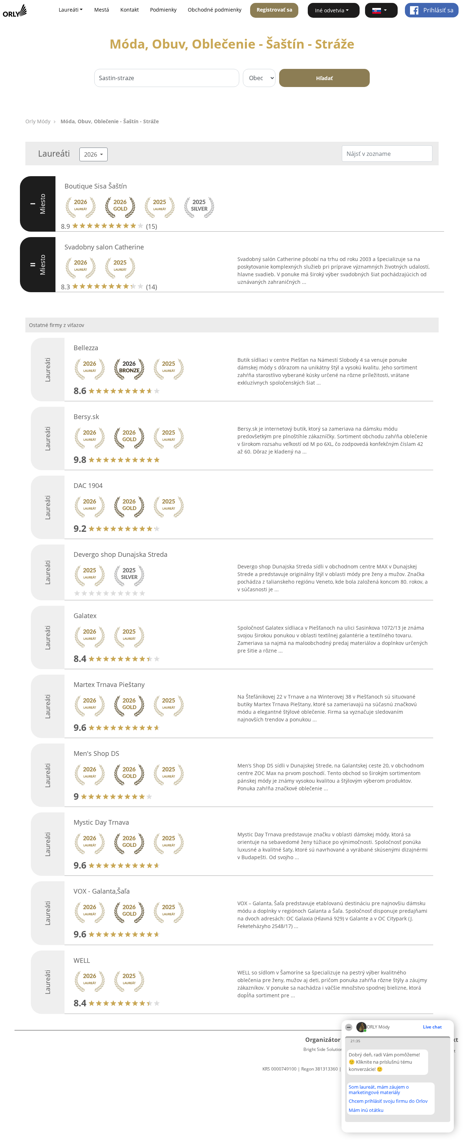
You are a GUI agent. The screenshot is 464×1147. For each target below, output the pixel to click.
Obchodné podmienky (214, 9)
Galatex (85, 615)
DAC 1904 (88, 485)
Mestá (101, 9)
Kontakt (129, 9)
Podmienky (163, 9)
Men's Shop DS (96, 753)
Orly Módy (37, 121)
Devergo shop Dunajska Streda (120, 554)
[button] (381, 10)
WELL (82, 960)
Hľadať (324, 78)
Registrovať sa (274, 9)
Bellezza (86, 347)
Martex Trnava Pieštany (109, 684)
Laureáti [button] (69, 9)
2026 (91, 154)
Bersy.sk (86, 416)
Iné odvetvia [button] (329, 10)
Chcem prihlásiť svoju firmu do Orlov (388, 1101)
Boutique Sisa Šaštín (96, 186)
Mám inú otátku (366, 1110)
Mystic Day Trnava (101, 822)
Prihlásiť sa (437, 10)
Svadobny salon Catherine (104, 247)
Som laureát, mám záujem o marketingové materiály (379, 1090)
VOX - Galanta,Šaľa (102, 891)
